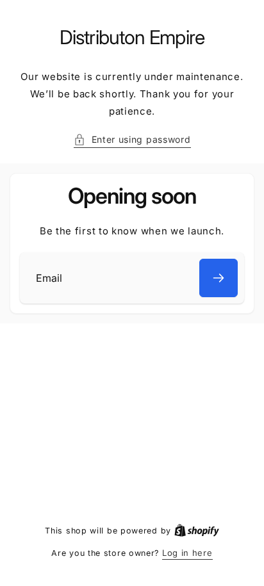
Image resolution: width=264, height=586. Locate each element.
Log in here (187, 553)
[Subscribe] (218, 278)
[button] (132, 139)
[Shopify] (196, 530)
